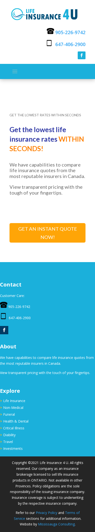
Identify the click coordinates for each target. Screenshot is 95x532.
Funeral (9, 414)
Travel (8, 441)
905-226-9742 (70, 32)
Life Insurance (14, 400)
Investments (13, 448)
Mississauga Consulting (56, 524)
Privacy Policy (46, 512)
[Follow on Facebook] (82, 55)
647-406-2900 (70, 44)
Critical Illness (13, 428)
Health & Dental (15, 421)
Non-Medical (13, 407)
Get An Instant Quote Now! (47, 233)
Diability (9, 435)
